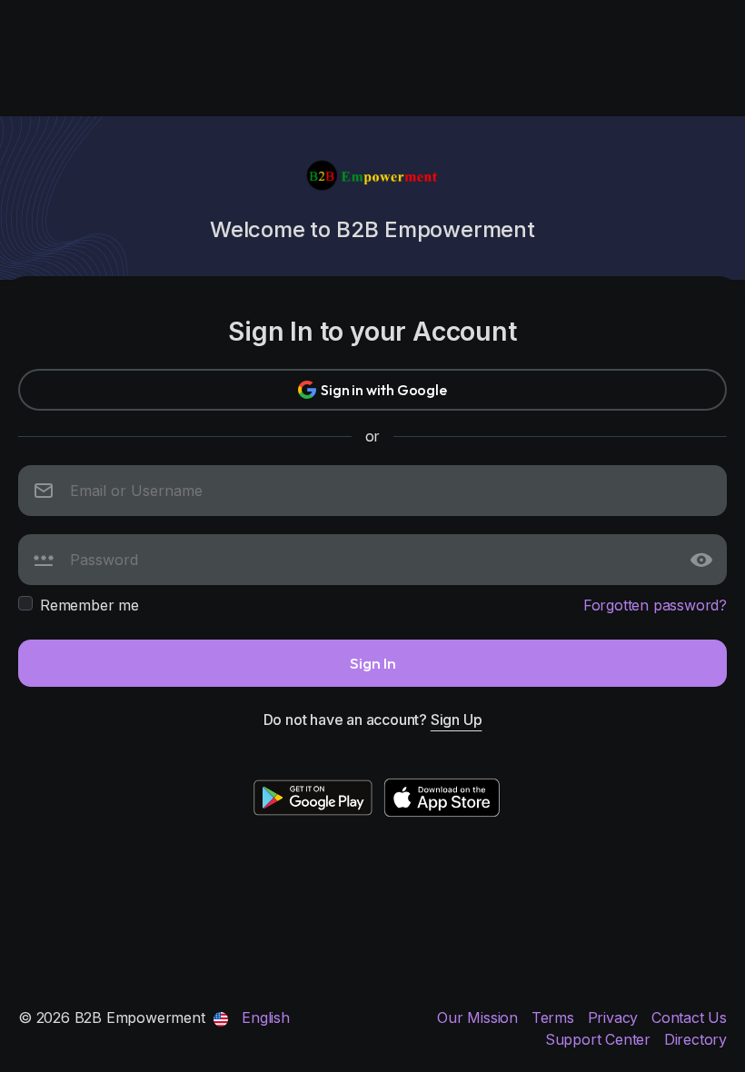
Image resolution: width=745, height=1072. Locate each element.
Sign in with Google (383, 390)
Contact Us (689, 1017)
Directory (695, 1039)
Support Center (600, 1039)
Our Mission (479, 1017)
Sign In (373, 662)
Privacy (615, 1017)
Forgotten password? (655, 605)
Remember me (89, 605)
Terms (555, 1017)
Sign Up (456, 719)
